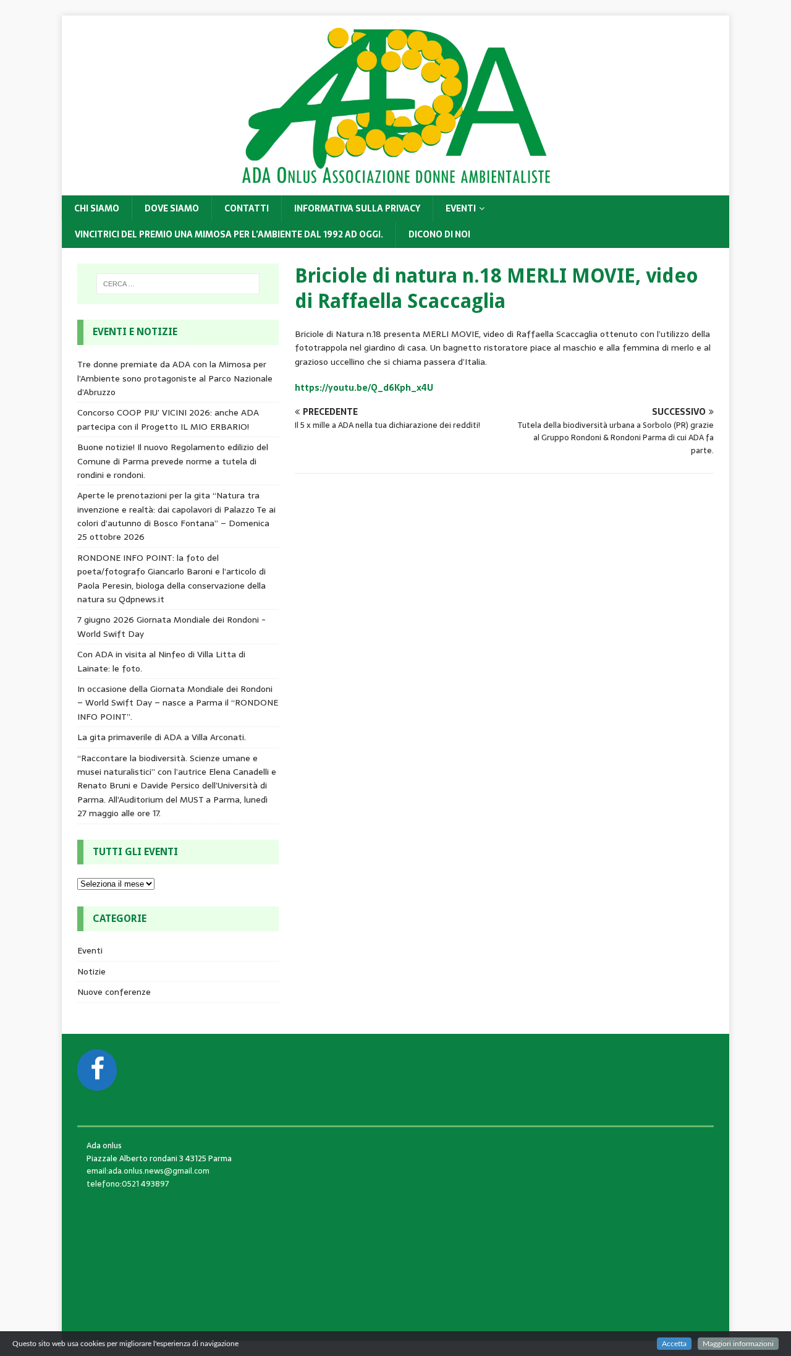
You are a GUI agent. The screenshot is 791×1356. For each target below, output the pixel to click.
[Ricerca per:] (178, 283)
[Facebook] (97, 1070)
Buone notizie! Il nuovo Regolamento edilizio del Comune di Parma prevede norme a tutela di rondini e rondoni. (172, 461)
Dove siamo (172, 208)
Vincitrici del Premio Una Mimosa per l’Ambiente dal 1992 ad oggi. (229, 234)
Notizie (91, 971)
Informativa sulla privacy (357, 208)
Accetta (674, 1343)
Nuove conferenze (114, 992)
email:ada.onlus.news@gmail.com (148, 1170)
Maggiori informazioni (738, 1343)
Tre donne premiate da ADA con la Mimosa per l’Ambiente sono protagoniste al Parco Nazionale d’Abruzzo (175, 378)
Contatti (246, 208)
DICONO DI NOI (439, 234)
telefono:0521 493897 (128, 1183)
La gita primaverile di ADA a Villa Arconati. (161, 737)
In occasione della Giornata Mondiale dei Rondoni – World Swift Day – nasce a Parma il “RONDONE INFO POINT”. (177, 702)
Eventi (461, 208)
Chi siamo (96, 208)
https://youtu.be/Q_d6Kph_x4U (364, 387)
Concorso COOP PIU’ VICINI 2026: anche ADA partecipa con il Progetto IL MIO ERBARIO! (168, 419)
